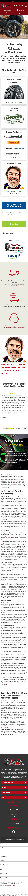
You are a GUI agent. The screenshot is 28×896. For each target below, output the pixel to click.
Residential (12, 883)
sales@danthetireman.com (14, 816)
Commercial (4, 883)
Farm (18, 883)
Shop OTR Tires (4, 727)
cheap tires (7, 500)
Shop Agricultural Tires (12, 718)
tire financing (14, 482)
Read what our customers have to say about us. (14, 327)
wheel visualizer (9, 537)
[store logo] (6, 6)
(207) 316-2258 (15, 734)
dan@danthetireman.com (19, 682)
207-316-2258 (14, 285)
